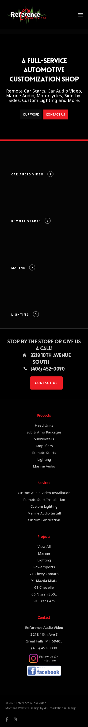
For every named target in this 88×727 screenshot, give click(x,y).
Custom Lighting (44, 506)
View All (44, 546)
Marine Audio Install (44, 513)
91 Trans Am (44, 601)
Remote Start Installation (44, 499)
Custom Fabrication (44, 520)
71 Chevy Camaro (44, 573)
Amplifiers (44, 445)
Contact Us (55, 114)
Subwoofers (44, 439)
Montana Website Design (22, 708)
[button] (80, 14)
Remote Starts (44, 452)
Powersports (44, 567)
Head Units (44, 425)
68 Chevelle (44, 587)
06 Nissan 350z (44, 594)
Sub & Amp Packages (44, 432)
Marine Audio (44, 466)
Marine (44, 553)
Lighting (44, 459)
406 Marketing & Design (60, 708)
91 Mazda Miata (44, 580)
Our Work (31, 114)
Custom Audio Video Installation (44, 492)
